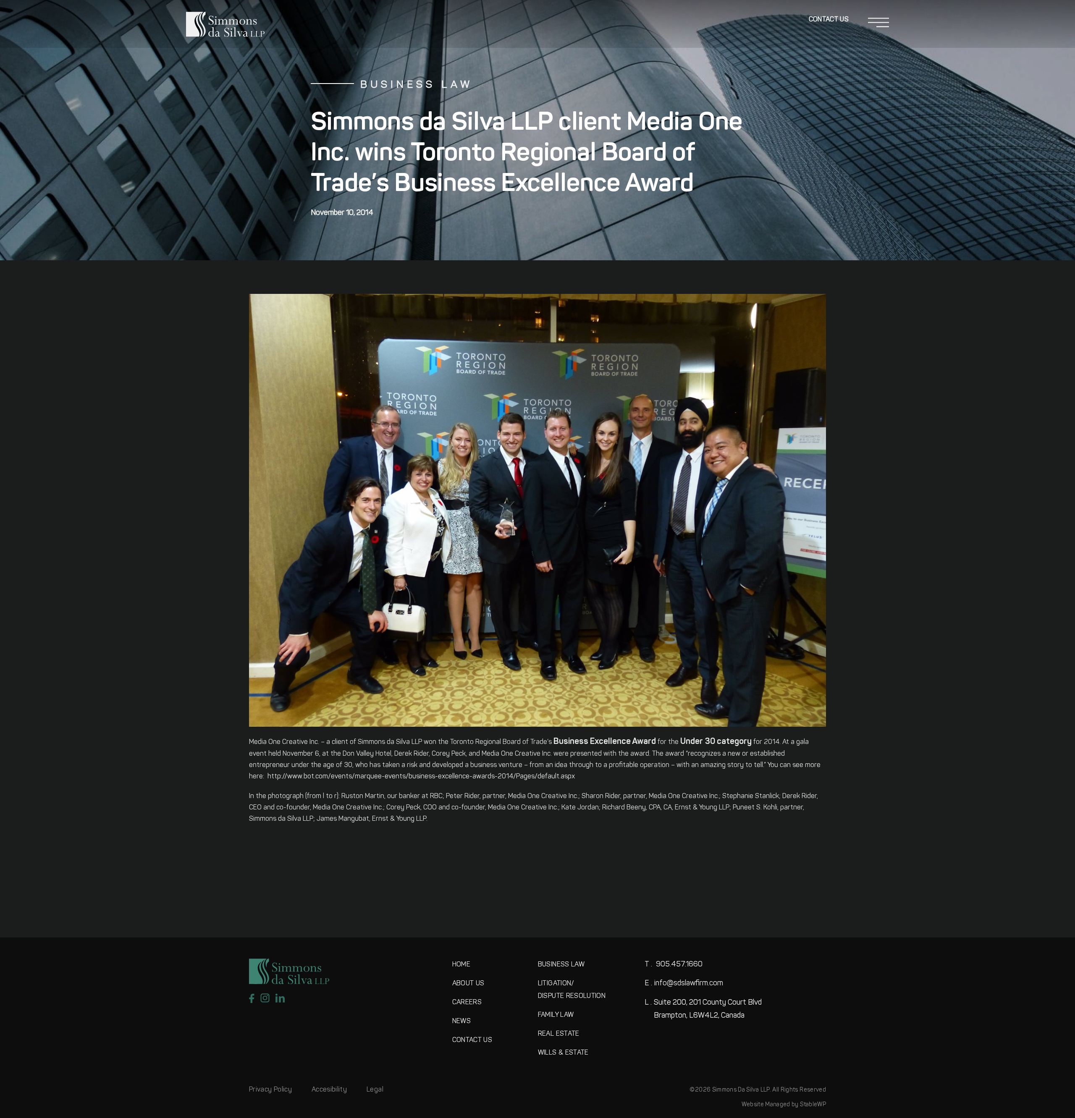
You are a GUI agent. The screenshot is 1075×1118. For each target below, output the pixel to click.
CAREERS (467, 1002)
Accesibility (329, 1090)
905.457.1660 (674, 965)
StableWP (813, 1105)
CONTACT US (472, 1040)
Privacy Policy (270, 1090)
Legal (375, 1090)
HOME (461, 964)
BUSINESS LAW (561, 964)
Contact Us (829, 19)
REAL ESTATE (558, 1034)
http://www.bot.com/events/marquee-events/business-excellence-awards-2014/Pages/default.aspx (421, 776)
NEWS (461, 1021)
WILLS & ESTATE (563, 1053)
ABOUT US (468, 983)
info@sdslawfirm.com (684, 983)
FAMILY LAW (556, 1015)
